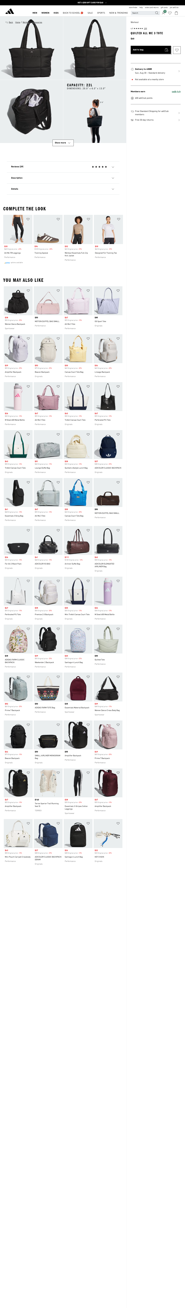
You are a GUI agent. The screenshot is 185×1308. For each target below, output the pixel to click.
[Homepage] (9, 11)
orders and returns (152, 7)
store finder (133, 7)
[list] (63, 240)
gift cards (164, 7)
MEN (35, 13)
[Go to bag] (176, 13)
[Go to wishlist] (170, 13)
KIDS (56, 13)
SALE (90, 13)
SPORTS (101, 13)
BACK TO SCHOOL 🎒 (73, 13)
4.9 (139, 29)
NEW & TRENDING (118, 13)
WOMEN (45, 13)
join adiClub (174, 7)
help (141, 7)
